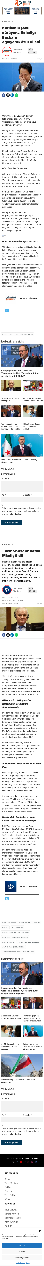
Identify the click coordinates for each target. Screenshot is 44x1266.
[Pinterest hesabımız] (28, 1162)
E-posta (27, 495)
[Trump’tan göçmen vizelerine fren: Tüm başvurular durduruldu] (11, 413)
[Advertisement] (22, 106)
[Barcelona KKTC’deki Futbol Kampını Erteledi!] (33, 387)
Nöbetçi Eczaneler (13, 1218)
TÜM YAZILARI (32, 51)
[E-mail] (7, 311)
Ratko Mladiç (8, 942)
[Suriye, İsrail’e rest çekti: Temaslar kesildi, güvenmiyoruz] (22, 445)
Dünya (39, 59)
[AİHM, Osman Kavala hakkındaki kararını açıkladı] (33, 413)
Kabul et (22, 1245)
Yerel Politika (10, 1195)
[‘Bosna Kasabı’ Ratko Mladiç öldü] (11, 387)
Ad (4, 495)
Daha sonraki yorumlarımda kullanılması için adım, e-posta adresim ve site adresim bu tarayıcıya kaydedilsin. (21, 511)
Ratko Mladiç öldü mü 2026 (13, 947)
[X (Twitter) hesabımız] (13, 1162)
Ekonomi (8, 1191)
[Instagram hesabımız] (17, 1162)
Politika (8, 1187)
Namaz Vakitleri (12, 1214)
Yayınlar (8, 1226)
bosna (5, 927)
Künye (28, 1263)
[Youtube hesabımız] (21, 1162)
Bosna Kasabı (18, 927)
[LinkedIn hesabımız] (36, 1162)
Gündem (8, 1179)
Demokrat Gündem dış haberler (15, 937)
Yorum (5, 478)
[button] (40, 1231)
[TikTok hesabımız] (25, 1162)
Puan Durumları (11, 1222)
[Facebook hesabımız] (9, 1162)
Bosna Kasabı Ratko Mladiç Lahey (16, 932)
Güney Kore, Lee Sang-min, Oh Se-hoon (18, 334)
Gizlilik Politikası (20, 1263)
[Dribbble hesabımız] (32, 1162)
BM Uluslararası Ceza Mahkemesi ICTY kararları (21, 922)
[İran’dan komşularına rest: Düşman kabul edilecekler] (22, 1065)
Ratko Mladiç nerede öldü (29, 942)
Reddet (22, 1251)
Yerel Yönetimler (12, 1183)
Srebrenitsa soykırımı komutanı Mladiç (18, 952)
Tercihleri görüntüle (22, 1258)
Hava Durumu (11, 1210)
